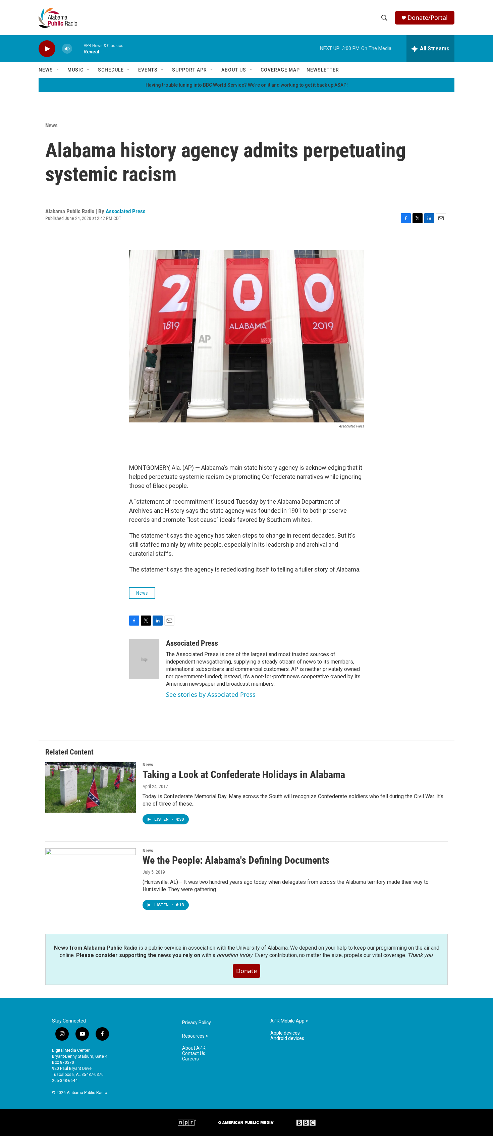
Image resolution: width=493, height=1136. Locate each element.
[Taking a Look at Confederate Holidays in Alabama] (90, 787)
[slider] (78, 48)
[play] (47, 49)
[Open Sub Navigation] (58, 70)
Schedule (111, 70)
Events (148, 70)
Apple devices (285, 1033)
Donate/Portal (427, 17)
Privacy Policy (196, 1022)
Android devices (287, 1038)
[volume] (67, 48)
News (46, 70)
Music (75, 70)
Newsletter (323, 70)
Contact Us (193, 1053)
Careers (190, 1058)
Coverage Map (280, 70)
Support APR (189, 70)
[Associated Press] (144, 659)
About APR (194, 1048)
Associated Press (126, 211)
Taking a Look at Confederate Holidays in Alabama (244, 774)
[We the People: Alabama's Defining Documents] (90, 873)
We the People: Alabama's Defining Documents (236, 860)
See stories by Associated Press (211, 694)
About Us (233, 70)
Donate (246, 971)
